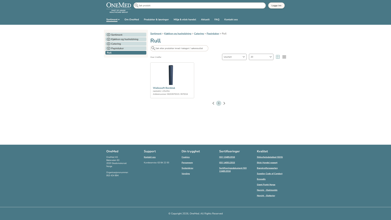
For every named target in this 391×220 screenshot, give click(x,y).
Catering (199, 33)
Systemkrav (187, 168)
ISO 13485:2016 (227, 157)
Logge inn (276, 5)
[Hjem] (118, 7)
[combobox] (234, 57)
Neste (222, 103)
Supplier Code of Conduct (269, 173)
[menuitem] (113, 20)
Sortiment (155, 33)
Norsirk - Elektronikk (267, 190)
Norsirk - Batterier (266, 195)
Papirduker (213, 33)
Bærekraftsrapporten (267, 168)
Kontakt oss (150, 157)
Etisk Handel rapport (267, 162)
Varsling (186, 173)
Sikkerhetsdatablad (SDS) (270, 157)
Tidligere (214, 103)
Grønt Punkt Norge (266, 184)
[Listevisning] (284, 57)
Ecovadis (261, 179)
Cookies (186, 157)
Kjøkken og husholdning (177, 33)
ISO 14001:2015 (227, 162)
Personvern (187, 162)
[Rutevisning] (278, 57)
